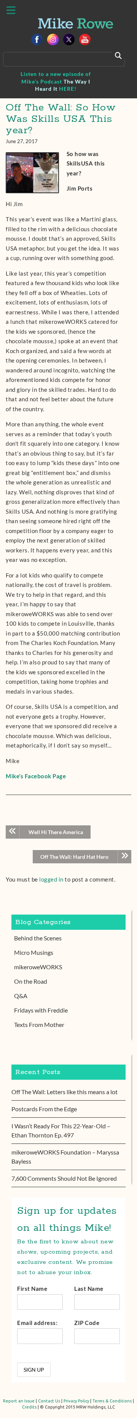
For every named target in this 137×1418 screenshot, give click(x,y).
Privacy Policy (76, 1401)
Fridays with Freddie (41, 1010)
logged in (51, 879)
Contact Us (49, 1401)
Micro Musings (33, 952)
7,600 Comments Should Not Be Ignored (64, 1178)
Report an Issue (19, 1401)
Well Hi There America (56, 832)
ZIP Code (86, 1322)
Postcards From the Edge (44, 1108)
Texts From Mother (39, 1024)
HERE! (67, 88)
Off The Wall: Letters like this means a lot (64, 1091)
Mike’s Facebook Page (36, 776)
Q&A (20, 995)
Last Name (89, 1288)
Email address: (37, 1322)
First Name (32, 1288)
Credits (29, 1407)
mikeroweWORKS (38, 966)
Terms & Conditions (112, 1401)
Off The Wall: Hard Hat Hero (74, 856)
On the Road (30, 981)
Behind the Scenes (38, 938)
